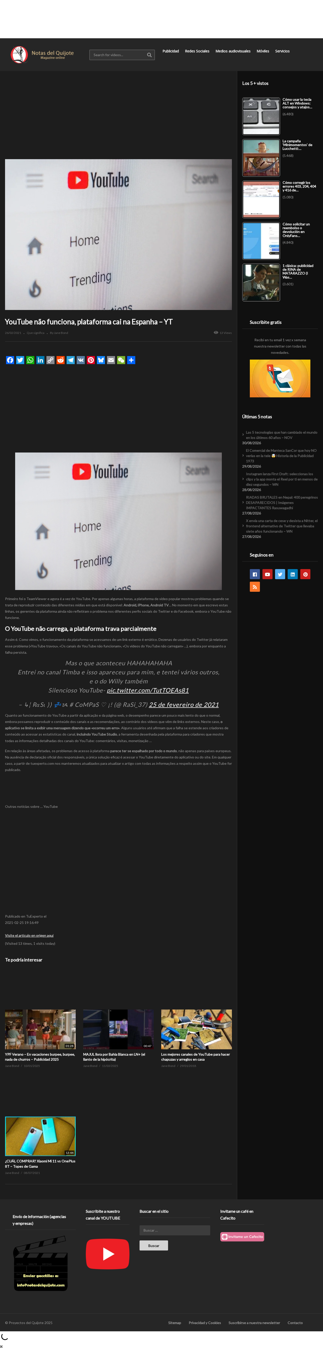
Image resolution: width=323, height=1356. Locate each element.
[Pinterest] (305, 574)
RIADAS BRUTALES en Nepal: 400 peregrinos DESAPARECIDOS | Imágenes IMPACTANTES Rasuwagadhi (282, 502)
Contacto (295, 1322)
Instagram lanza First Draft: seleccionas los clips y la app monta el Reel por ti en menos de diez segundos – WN (282, 479)
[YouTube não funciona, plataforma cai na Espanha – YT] (40, 1009)
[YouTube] (267, 574)
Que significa (35, 333)
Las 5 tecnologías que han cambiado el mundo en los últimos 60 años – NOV (281, 435)
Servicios (283, 51)
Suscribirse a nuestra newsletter (254, 1322)
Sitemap (174, 1322)
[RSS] (255, 587)
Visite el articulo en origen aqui (29, 935)
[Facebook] (255, 574)
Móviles (263, 51)
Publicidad (171, 51)
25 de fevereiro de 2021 (184, 704)
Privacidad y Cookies (205, 1322)
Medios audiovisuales (234, 51)
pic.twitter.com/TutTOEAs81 (148, 690)
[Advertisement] (161, 19)
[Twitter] (280, 574)
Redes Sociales (197, 51)
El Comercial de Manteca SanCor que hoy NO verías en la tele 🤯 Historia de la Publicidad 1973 (281, 455)
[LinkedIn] (293, 574)
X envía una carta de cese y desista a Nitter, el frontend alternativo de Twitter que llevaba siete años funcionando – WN (282, 525)
